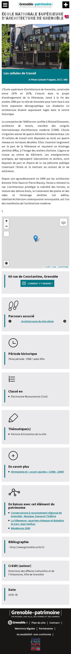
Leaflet (48, 267)
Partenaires (46, 628)
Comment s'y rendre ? (40, 283)
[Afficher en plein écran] (6, 233)
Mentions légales (25, 628)
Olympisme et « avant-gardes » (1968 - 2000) (37, 471)
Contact (54, 622)
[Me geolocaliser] (6, 263)
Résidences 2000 (20, 528)
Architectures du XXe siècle (37, 321)
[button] (35, 238)
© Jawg (53, 267)
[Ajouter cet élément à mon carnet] (66, 17)
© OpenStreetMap (62, 267)
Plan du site (38, 622)
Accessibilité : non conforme (34, 634)
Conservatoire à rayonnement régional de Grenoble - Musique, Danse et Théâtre (36, 514)
